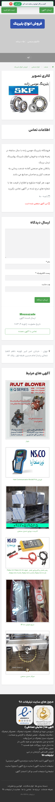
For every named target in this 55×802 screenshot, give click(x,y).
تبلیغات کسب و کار (36, 771)
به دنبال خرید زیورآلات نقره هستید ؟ (37, 745)
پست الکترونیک (42, 273)
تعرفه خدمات (47, 789)
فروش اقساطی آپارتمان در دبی (40, 752)
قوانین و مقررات (15, 786)
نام (48, 262)
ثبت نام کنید (9, 10)
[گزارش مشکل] (28, 57)
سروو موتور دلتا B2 (27, 625)
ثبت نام (39, 761)
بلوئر (27, 441)
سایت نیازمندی (27, 761)
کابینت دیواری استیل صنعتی (27, 531)
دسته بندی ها (41, 786)
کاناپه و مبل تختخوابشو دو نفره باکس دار (35, 741)
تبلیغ (14, 766)
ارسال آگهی (47, 10)
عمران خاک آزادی (46, 748)
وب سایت (46, 284)
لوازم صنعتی (32, 41)
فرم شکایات (28, 786)
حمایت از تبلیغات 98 (11, 789)
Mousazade (28, 314)
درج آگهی (47, 761)
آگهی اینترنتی (13, 761)
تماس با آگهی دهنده (27, 331)
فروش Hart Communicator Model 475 (27, 479)
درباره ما (36, 789)
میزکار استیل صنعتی (27, 676)
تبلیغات (49, 766)
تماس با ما (26, 789)
